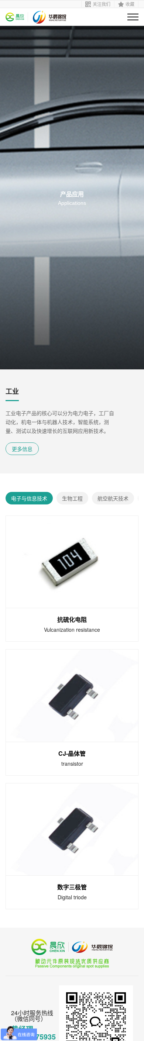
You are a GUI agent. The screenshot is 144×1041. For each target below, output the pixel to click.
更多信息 (22, 448)
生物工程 (72, 498)
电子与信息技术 (29, 498)
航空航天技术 (112, 498)
